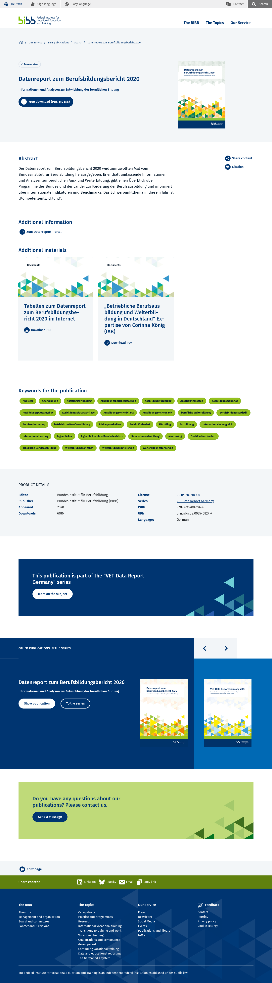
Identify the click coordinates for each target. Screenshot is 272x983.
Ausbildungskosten (191, 400)
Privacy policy (207, 921)
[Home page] (21, 43)
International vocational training (100, 926)
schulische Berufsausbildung (39, 447)
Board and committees (34, 921)
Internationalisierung (35, 436)
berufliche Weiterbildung (196, 412)
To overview (31, 64)
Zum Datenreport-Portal (44, 232)
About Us (25, 912)
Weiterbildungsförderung (158, 447)
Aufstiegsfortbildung (79, 400)
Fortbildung (187, 424)
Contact (203, 912)
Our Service (240, 23)
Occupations (86, 912)
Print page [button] (34, 869)
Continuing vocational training (98, 949)
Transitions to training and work (99, 930)
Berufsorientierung (34, 424)
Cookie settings (208, 926)
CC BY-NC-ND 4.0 (188, 495)
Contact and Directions (34, 926)
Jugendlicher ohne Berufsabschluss (101, 436)
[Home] (40, 20)
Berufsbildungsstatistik (233, 412)
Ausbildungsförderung (158, 400)
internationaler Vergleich (218, 424)
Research (84, 921)
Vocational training (91, 935)
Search (78, 42)
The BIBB (191, 23)
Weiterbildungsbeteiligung (118, 447)
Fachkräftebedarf (140, 424)
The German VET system (94, 958)
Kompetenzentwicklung (145, 436)
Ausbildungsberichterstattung (118, 400)
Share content (242, 158)
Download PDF (41, 330)
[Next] (226, 648)
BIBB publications (58, 42)
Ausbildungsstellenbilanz (119, 412)
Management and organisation (39, 917)
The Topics (215, 23)
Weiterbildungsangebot (79, 447)
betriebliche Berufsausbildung (72, 424)
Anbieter (28, 400)
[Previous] (204, 648)
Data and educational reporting (99, 953)
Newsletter (145, 917)
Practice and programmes (95, 917)
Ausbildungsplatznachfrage (78, 412)
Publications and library (154, 930)
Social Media (146, 921)
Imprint (203, 916)
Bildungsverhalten (110, 424)
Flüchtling (165, 424)
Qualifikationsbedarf (203, 436)
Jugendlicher (64, 436)
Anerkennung (50, 400)
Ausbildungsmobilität (225, 400)
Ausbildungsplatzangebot (38, 412)
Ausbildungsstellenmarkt (157, 412)
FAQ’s (141, 935)
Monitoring (175, 436)
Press (141, 912)
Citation (238, 167)
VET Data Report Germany (195, 501)
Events (142, 926)
